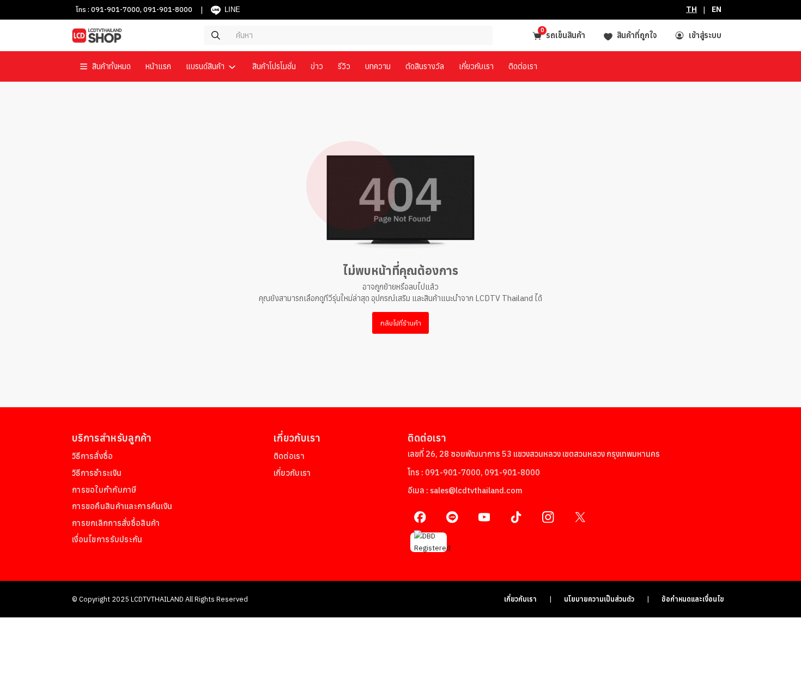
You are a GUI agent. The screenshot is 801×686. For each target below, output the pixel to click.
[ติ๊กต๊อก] (516, 517)
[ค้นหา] (316, 35)
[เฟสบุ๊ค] (420, 517)
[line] (452, 517)
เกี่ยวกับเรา (520, 599)
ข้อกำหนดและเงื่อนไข (693, 599)
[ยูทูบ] (484, 517)
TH (691, 9)
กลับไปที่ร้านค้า (400, 322)
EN (716, 9)
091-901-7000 (115, 9)
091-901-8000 (167, 9)
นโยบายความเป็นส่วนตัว (599, 599)
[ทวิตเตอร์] (580, 517)
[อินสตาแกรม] (548, 517)
